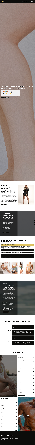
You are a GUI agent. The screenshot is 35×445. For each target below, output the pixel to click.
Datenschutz (5, 440)
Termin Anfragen (4, 204)
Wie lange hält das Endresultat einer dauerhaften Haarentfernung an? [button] (11, 252)
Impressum (2, 440)
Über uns (25, 1)
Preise (29, 1)
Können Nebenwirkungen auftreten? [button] (6, 257)
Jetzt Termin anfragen (5, 97)
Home (22, 1)
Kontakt (32, 1)
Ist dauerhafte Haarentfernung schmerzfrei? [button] (8, 244)
